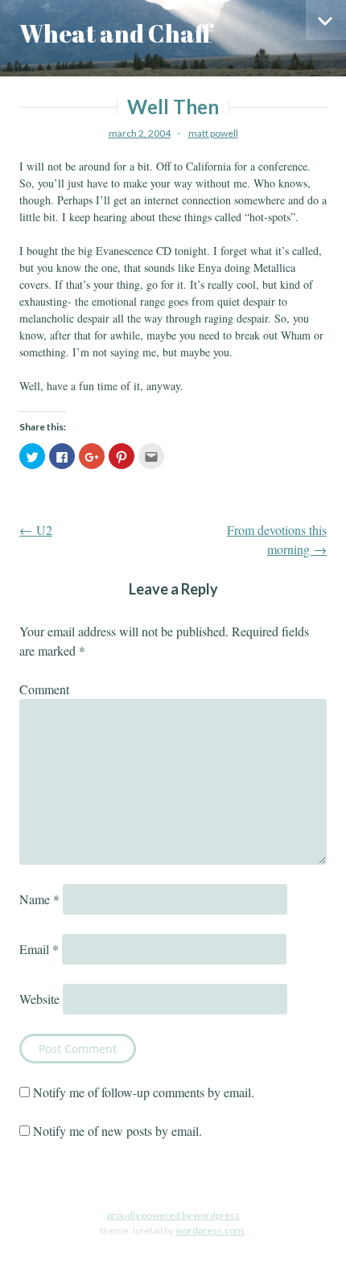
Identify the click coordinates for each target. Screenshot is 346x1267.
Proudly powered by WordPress (173, 1215)
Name (39, 899)
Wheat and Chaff (115, 33)
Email (39, 948)
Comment (44, 689)
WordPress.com (209, 1230)
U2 (35, 529)
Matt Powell (213, 133)
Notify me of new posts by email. (117, 1130)
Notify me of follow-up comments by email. (143, 1092)
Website (39, 998)
